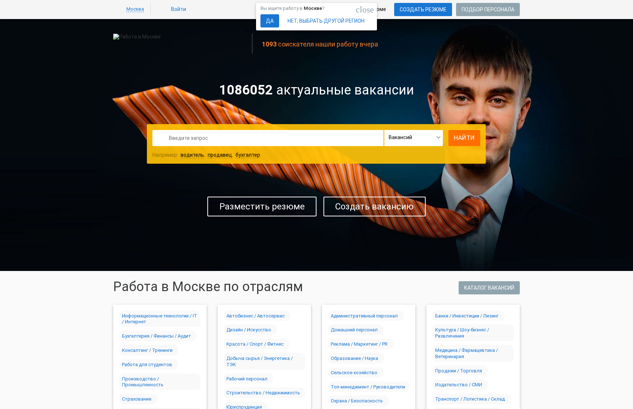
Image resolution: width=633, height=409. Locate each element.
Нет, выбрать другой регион (326, 21)
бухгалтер (248, 155)
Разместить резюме (262, 206)
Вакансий (400, 137)
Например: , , (206, 155)
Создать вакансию (374, 206)
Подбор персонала (488, 9)
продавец (220, 155)
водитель (192, 155)
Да (270, 21)
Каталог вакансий (489, 288)
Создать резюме (423, 9)
